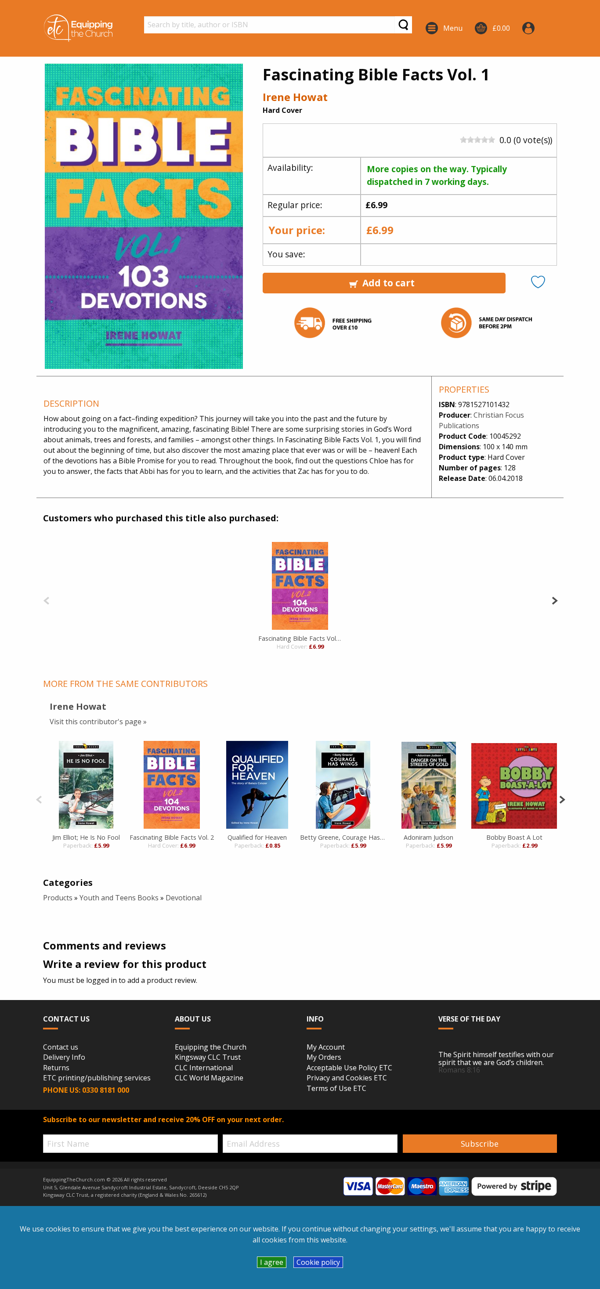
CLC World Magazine (209, 1078)
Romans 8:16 (459, 1070)
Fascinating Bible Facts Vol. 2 (300, 638)
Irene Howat (295, 97)
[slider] (477, 139)
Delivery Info (64, 1058)
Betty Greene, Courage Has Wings (343, 837)
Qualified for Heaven (257, 837)
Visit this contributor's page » (98, 721)
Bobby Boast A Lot (514, 837)
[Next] (554, 599)
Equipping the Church (210, 1047)
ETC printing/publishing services (97, 1078)
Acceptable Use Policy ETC (349, 1068)
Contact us (60, 1047)
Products (57, 898)
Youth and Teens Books (119, 898)
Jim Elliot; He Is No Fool (86, 837)
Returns (56, 1068)
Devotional (184, 898)
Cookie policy (318, 1262)
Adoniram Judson (428, 837)
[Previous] (46, 599)
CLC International (204, 1068)
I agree (271, 1262)
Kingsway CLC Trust (208, 1058)
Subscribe (480, 1143)
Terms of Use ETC (336, 1089)
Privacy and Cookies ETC (347, 1078)
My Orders (324, 1058)
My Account (326, 1047)
